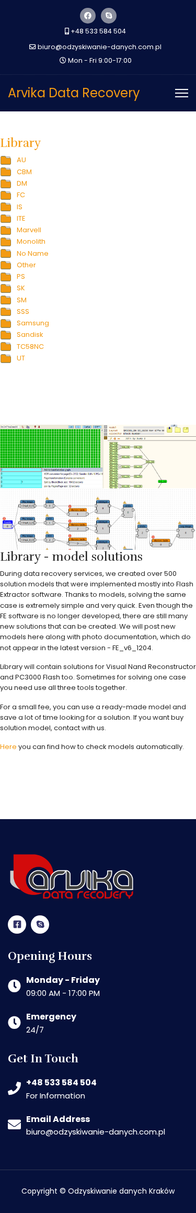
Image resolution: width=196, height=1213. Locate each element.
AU (21, 160)
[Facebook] (88, 15)
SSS (23, 311)
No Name (33, 253)
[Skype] (109, 15)
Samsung (33, 323)
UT (21, 358)
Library (20, 143)
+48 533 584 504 (98, 31)
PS (21, 276)
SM (22, 300)
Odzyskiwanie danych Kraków (121, 1191)
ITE (21, 218)
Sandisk (30, 334)
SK (21, 288)
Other (26, 265)
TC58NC (30, 347)
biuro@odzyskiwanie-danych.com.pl (100, 46)
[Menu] (181, 93)
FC (21, 195)
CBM (24, 172)
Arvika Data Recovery (74, 93)
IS (19, 207)
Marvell (29, 230)
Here (8, 747)
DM (22, 183)
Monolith (31, 241)
